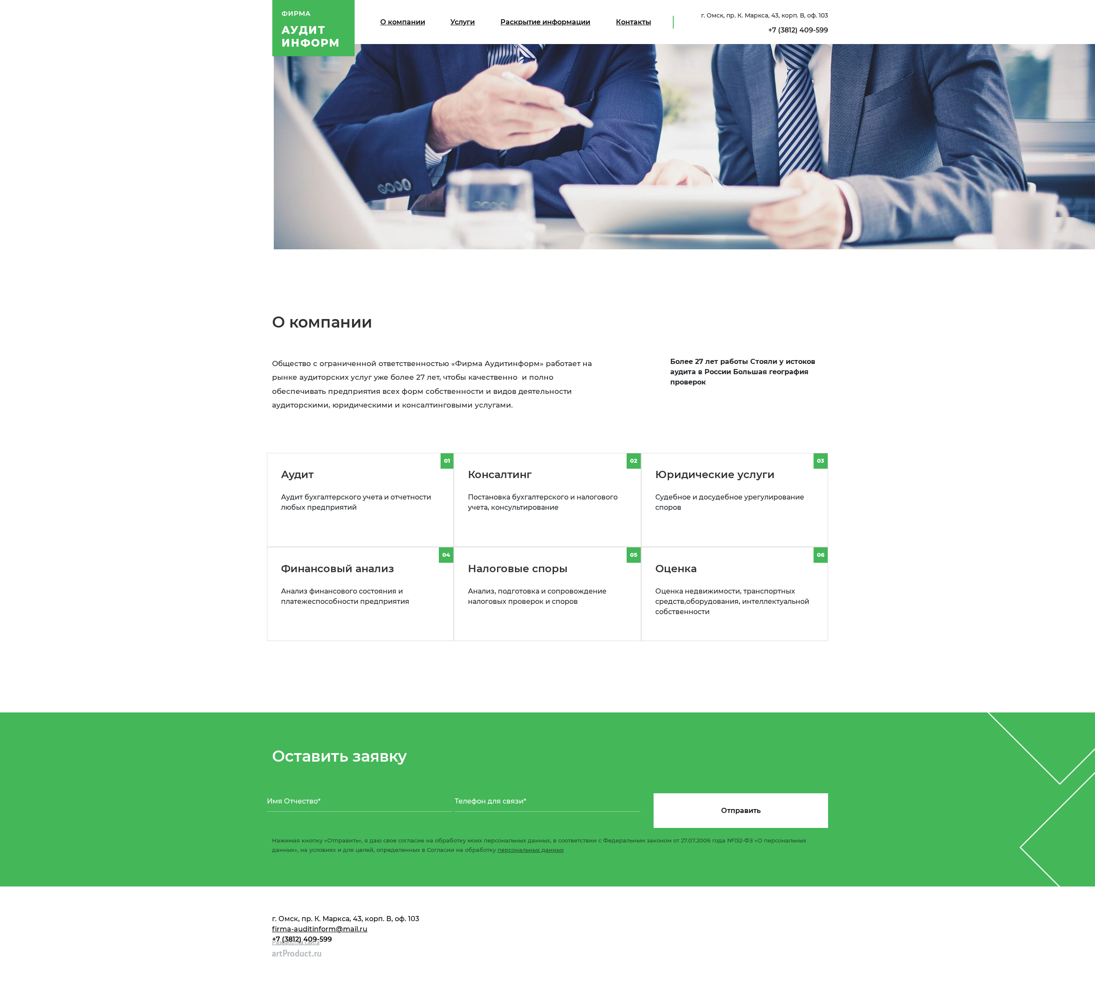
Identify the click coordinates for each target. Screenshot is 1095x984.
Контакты (633, 22)
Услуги (462, 22)
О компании (402, 22)
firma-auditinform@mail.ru (319, 929)
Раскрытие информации (545, 22)
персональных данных (530, 849)
